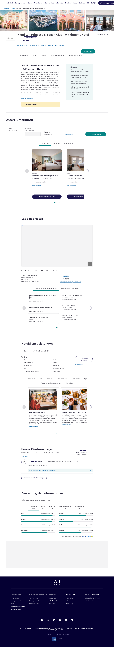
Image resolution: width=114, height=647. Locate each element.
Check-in (12, 129)
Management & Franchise (18, 601)
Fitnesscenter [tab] (76, 379)
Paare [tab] (43, 508)
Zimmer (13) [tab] (45, 143)
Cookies (69, 628)
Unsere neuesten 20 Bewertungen (34, 478)
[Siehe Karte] (57, 246)
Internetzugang (52, 598)
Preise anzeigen (88, 51)
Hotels (13, 8)
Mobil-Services (70, 598)
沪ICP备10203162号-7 (62, 634)
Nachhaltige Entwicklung (18, 606)
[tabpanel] (57, 176)
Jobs (12, 603)
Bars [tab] (40, 379)
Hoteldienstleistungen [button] (37, 343)
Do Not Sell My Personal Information (58, 630)
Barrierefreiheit (79, 364)
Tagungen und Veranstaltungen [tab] (51, 383)
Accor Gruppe (15, 598)
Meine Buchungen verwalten (92, 598)
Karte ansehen (59, 45)
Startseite (6, 8)
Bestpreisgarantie (102, 34)
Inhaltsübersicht (52, 601)
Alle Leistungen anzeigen (84, 359)
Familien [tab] (52, 508)
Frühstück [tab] (49, 379)
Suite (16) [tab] (56, 143)
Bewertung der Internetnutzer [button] (42, 493)
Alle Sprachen (51, 603)
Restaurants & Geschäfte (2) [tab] (70, 288)
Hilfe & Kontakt (89, 601)
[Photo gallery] (57, 20)
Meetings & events (34, 601)
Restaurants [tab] (31, 379)
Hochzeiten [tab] (69, 383)
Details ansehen (33, 426)
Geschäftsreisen (33, 598)
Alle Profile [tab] (33, 508)
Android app (69, 603)
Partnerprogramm (16, 609)
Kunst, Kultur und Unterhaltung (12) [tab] (46, 288)
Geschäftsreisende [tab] (65, 508)
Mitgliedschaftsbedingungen (42, 628)
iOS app (68, 601)
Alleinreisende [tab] (79, 508)
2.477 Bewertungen (36, 41)
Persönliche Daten (59, 628)
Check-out (29, 129)
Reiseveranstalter (34, 603)
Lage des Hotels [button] (32, 218)
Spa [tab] (85, 379)
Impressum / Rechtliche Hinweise (84, 628)
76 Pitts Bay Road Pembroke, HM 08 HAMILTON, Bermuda (35, 45)
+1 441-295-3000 (65, 276)
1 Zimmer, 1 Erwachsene (48, 133)
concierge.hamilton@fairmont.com (70, 282)
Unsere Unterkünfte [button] (20, 120)
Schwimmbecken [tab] (62, 379)
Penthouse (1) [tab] (68, 143)
